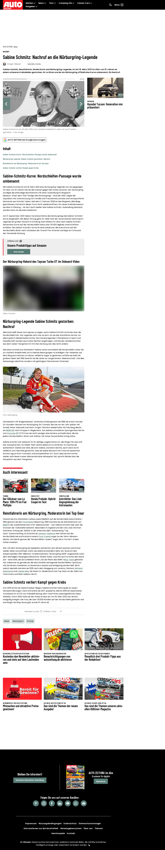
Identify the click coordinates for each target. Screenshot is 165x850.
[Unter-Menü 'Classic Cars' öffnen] (91, 3)
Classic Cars (83, 3)
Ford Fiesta (28, 522)
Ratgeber (30, 6)
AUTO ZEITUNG (8, 46)
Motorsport (18, 621)
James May (23, 571)
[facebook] (52, 803)
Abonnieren (100, 781)
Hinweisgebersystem (71, 828)
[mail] (84, 803)
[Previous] (6, 104)
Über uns (88, 828)
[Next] (80, 104)
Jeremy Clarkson (46, 533)
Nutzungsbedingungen (50, 823)
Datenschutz (70, 823)
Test (51, 3)
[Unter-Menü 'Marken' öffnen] (35, 3)
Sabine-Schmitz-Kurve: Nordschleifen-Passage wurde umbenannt (30, 154)
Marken (29, 3)
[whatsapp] (76, 803)
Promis (30, 621)
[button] (43, 157)
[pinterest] (36, 803)
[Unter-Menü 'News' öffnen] (45, 3)
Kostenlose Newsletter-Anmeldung (30, 780)
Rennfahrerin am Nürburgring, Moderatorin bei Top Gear (26, 163)
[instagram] (44, 803)
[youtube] (68, 803)
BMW (5, 524)
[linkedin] (60, 803)
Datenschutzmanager (90, 823)
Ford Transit (45, 536)
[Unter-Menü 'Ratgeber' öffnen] (36, 6)
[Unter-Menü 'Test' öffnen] (55, 3)
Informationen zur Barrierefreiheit (41, 828)
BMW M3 (10, 430)
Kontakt (71, 833)
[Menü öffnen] (122, 4)
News (41, 3)
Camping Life (65, 3)
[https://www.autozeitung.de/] (13, 5)
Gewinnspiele (58, 833)
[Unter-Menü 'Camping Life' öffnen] (73, 3)
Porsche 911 (13, 433)
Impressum (31, 823)
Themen (99, 828)
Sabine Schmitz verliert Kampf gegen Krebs (21, 167)
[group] (43, 107)
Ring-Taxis (68, 559)
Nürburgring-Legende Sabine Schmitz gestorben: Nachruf (26, 159)
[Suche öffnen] (110, 5)
